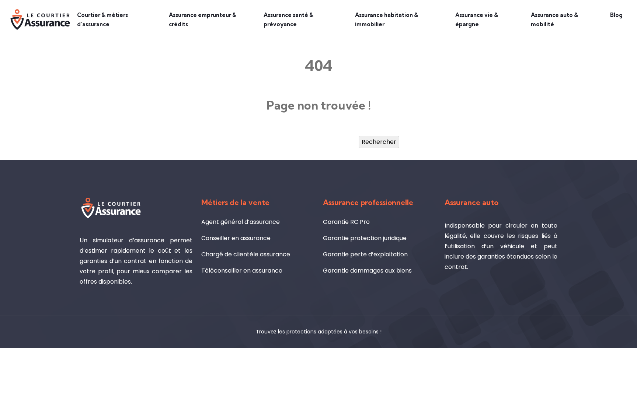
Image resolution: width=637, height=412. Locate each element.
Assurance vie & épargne (476, 19)
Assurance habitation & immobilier (386, 19)
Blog (616, 14)
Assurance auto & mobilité (554, 19)
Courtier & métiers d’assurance (102, 19)
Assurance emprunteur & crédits (202, 19)
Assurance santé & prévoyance (288, 19)
